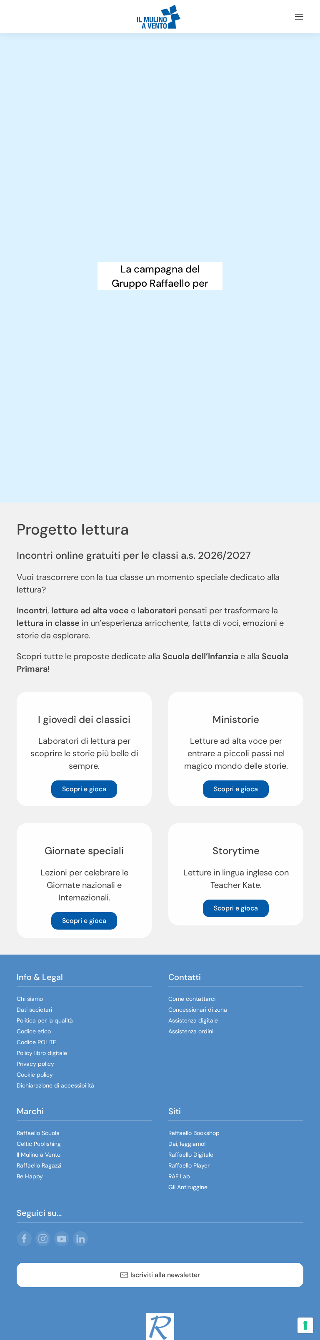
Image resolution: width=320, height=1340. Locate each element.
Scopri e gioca (84, 789)
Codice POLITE (36, 1042)
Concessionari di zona (197, 1009)
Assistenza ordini (190, 1031)
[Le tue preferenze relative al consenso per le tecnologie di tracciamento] (305, 1325)
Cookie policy (35, 1074)
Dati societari (34, 1009)
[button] (299, 16)
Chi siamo (30, 998)
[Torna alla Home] (160, 16)
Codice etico (34, 1031)
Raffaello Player (189, 1165)
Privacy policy (35, 1064)
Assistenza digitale (193, 1020)
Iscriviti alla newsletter (165, 1274)
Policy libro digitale (42, 1053)
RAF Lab (179, 1176)
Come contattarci (191, 998)
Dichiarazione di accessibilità (55, 1085)
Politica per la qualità (45, 1020)
